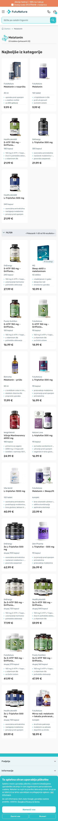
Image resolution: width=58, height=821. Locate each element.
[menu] (4, 12)
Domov (7, 29)
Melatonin (18, 29)
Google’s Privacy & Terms (29, 802)
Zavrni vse (15, 816)
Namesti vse (29, 809)
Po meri (42, 816)
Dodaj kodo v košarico (30, 4)
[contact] (48, 11)
